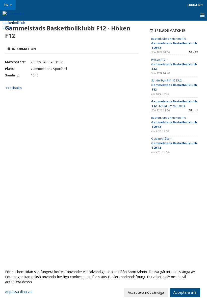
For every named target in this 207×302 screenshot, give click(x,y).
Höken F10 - (174, 64)
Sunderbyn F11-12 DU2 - (174, 84)
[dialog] (103, 282)
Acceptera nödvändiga (146, 292)
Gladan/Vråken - (174, 143)
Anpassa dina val (18, 291)
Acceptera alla (184, 292)
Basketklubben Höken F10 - (174, 43)
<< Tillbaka (13, 87)
